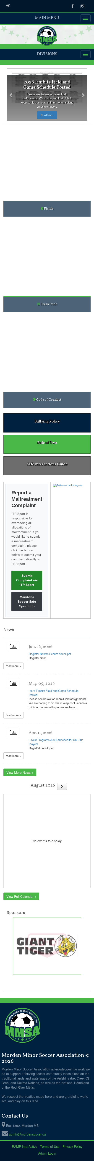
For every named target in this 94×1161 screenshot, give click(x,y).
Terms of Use (50, 1146)
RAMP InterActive (24, 1146)
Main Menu (47, 18)
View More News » (19, 772)
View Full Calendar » (21, 896)
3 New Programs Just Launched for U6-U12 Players (56, 742)
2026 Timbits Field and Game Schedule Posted (53, 693)
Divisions (47, 54)
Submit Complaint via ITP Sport (27, 580)
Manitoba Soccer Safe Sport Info (27, 601)
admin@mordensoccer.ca (27, 1134)
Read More (47, 115)
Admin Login (47, 1153)
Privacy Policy (72, 1146)
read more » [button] (13, 666)
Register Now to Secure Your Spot (50, 654)
